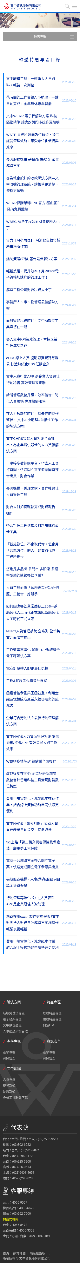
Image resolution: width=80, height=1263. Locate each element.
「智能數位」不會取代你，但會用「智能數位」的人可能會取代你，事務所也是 (32, 550)
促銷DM (48, 1025)
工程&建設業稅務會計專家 (26, 681)
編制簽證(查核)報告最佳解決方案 (31, 259)
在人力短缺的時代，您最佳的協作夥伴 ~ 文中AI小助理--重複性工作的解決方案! (32, 420)
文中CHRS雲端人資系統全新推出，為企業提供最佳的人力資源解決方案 (32, 445)
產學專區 (9, 1052)
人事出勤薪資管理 (15, 1031)
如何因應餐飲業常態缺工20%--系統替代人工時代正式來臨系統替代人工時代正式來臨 (32, 612)
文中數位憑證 (12, 1025)
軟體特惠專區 (52, 1013)
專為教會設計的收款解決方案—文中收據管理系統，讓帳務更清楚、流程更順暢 (32, 184)
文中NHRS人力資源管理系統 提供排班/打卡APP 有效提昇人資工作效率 (32, 743)
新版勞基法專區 (14, 1013)
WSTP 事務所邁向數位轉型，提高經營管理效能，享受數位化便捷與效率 (32, 141)
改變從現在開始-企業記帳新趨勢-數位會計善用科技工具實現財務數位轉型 (32, 780)
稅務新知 (9, 1085)
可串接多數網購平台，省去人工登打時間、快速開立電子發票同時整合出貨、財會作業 (32, 470)
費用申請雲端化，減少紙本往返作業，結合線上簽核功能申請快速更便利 (32, 805)
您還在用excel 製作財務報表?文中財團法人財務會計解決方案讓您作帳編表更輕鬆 (32, 923)
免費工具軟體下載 (15, 1097)
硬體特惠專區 (52, 1019)
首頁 (6, 1253)
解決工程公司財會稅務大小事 (29, 290)
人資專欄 (9, 1079)
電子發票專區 (12, 1019)
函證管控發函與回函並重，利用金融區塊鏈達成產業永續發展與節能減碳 (32, 699)
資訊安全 (9, 1058)
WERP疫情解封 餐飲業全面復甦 (31, 761)
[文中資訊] (22, 7)
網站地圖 (19, 1253)
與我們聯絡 (10, 1219)
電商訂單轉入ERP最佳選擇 (27, 668)
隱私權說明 (37, 1253)
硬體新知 (9, 1091)
